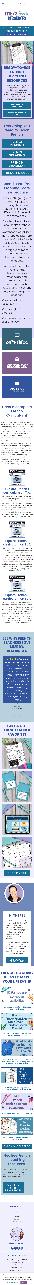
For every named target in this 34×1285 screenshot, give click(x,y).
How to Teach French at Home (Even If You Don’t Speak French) (17, 1034)
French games (17, 1262)
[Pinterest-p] (18, 1248)
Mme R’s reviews (17, 1221)
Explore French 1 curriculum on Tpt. (17, 491)
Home (17, 1211)
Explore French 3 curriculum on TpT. (17, 597)
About (17, 1213)
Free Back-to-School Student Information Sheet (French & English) (17, 1088)
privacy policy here (13, 1282)
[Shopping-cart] (21, 1248)
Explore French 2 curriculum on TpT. (17, 543)
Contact (17, 1219)
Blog (17, 1216)
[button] (3, 3)
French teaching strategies (17, 1259)
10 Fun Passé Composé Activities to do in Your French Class (17, 1008)
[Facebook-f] (12, 1248)
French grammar (17, 1270)
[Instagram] (15, 1248)
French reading (17, 1265)
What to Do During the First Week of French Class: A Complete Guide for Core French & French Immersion (17, 1061)
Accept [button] (24, 1282)
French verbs (17, 1267)
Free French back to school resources (17, 1113)
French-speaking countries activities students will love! (17, 1138)
